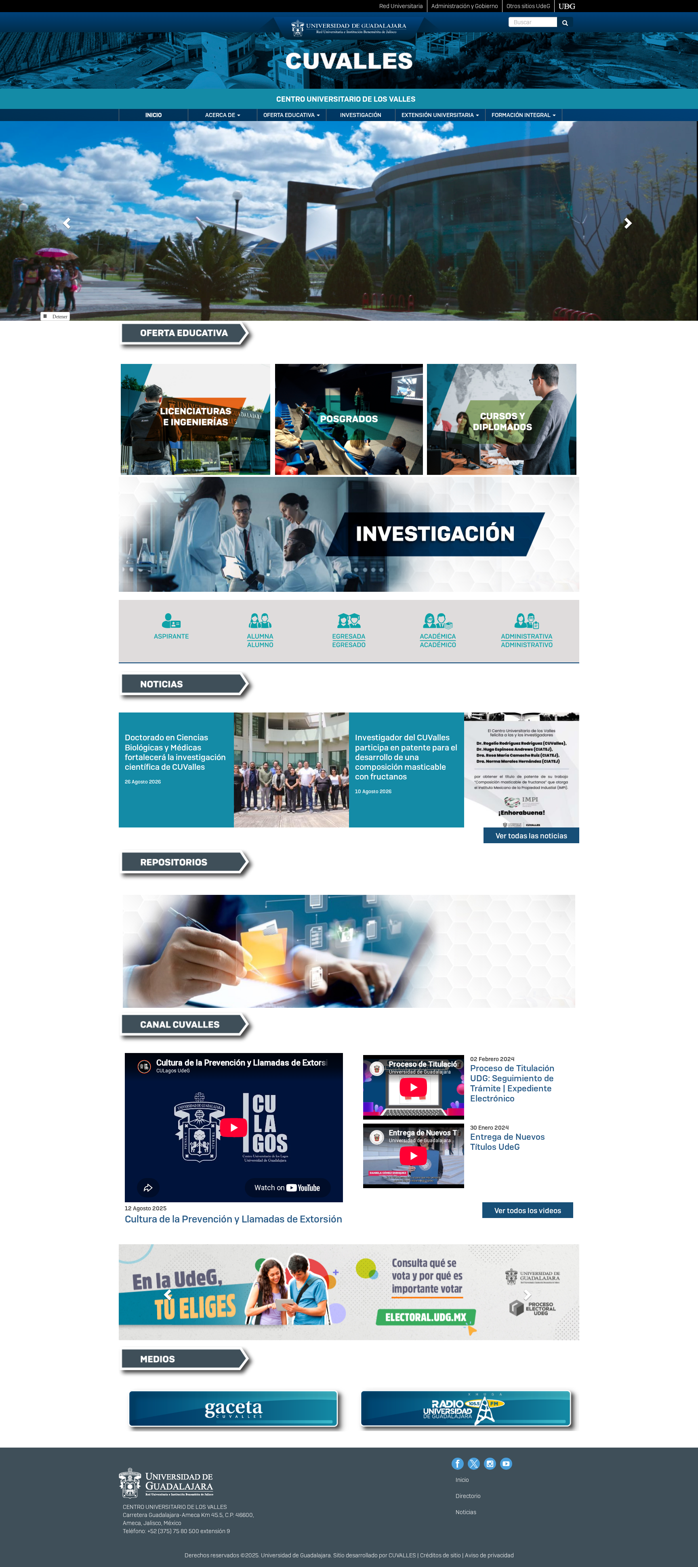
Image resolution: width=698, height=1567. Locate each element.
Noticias (466, 1512)
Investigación (360, 115)
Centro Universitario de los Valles (346, 99)
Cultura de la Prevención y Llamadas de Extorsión (233, 1219)
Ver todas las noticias (531, 835)
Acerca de (220, 115)
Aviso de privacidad (489, 1555)
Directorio (468, 1496)
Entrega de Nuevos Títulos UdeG (507, 1141)
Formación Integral (522, 115)
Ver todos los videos (527, 1210)
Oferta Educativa (289, 115)
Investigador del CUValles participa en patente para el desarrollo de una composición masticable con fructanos (406, 757)
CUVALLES (402, 1555)
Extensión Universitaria (438, 115)
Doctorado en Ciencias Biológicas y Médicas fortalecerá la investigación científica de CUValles (175, 752)
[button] (65, 221)
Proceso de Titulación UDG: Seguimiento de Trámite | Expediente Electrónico (512, 1083)
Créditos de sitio (440, 1555)
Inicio (153, 115)
